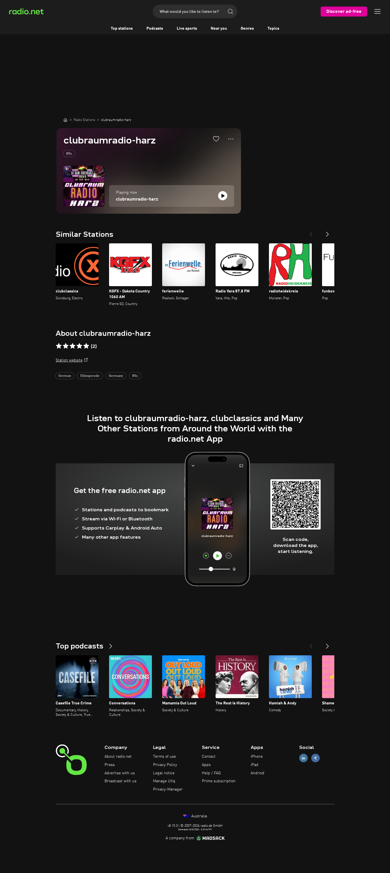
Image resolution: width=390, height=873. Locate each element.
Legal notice (163, 773)
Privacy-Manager (168, 789)
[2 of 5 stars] (65, 346)
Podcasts (154, 29)
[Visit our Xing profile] (315, 758)
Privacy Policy (165, 765)
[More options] (231, 139)
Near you (219, 29)
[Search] (230, 11)
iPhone (257, 757)
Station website (69, 360)
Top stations (122, 29)
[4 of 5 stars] (79, 346)
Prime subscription (219, 781)
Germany (116, 376)
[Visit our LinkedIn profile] (303, 758)
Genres (247, 29)
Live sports (187, 29)
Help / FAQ (211, 773)
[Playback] (222, 195)
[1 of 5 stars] (58, 346)
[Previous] (311, 232)
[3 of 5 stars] (72, 346)
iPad (254, 765)
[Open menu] (377, 11)
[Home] (65, 120)
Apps (206, 765)
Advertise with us (119, 773)
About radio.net (118, 757)
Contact (209, 757)
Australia (198, 816)
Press (109, 765)
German (65, 376)
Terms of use (164, 757)
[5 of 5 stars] (86, 346)
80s (69, 153)
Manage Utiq (164, 781)
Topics (273, 29)
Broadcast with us (120, 781)
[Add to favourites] (216, 138)
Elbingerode (90, 376)
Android (257, 773)
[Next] (327, 232)
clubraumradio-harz (137, 199)
